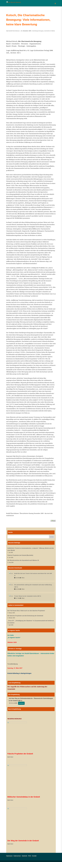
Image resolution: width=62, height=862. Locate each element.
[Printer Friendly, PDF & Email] (53, 520)
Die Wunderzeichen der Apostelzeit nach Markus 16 (23, 560)
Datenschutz (17, 855)
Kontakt (34, 855)
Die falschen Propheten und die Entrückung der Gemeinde (25, 615)
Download (21, 703)
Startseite (24, 855)
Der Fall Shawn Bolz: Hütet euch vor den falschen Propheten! (26, 610)
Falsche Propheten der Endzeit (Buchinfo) (20, 555)
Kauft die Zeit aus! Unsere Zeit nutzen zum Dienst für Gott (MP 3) (33, 574)
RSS (29, 855)
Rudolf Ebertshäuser (14, 31)
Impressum (9, 855)
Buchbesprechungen (38, 31)
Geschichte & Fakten (49, 31)
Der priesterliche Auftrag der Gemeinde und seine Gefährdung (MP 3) (33, 586)
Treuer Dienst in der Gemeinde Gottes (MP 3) (27, 596)
